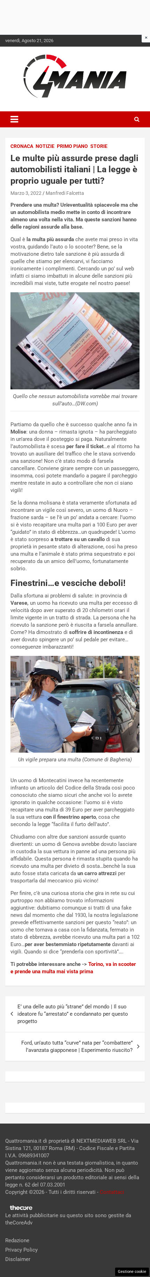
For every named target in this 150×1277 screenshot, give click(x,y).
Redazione (17, 1240)
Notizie (45, 146)
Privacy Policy (21, 1250)
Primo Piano (72, 146)
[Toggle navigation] (14, 119)
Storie (98, 146)
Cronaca (21, 146)
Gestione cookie (132, 1271)
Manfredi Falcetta (65, 193)
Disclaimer (17, 1259)
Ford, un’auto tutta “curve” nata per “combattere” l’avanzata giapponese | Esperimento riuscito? (77, 1046)
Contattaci (112, 1192)
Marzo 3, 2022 (26, 193)
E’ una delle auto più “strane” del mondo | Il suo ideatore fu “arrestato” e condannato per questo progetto (72, 1014)
